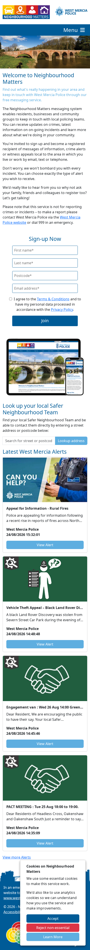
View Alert (45, 544)
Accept (53, 918)
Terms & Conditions (53, 299)
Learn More (52, 936)
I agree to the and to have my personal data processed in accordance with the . (47, 304)
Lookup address (71, 440)
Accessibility (13, 912)
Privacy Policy (62, 309)
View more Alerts (17, 857)
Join (45, 321)
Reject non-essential (52, 927)
